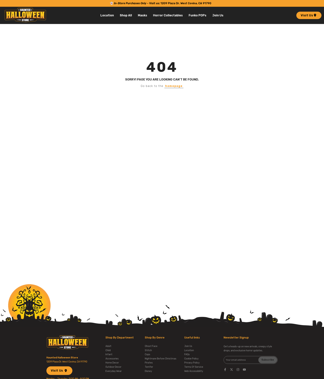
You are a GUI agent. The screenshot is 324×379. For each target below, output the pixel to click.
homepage (174, 86)
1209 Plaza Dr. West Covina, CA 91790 (66, 361)
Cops (147, 354)
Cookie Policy (191, 358)
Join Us (217, 15)
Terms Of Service (193, 367)
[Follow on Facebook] (225, 370)
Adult (108, 346)
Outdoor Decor (113, 367)
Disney (148, 371)
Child (108, 350)
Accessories (112, 358)
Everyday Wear (113, 371)
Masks (142, 15)
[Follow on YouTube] (244, 370)
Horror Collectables (168, 15)
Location (107, 15)
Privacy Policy (192, 362)
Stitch (148, 350)
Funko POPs (197, 15)
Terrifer (149, 367)
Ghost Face (151, 346)
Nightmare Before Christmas (160, 358)
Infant (108, 354)
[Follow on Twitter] (231, 370)
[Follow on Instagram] (237, 370)
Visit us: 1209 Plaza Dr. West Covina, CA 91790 (180, 3)
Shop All (126, 15)
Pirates (149, 362)
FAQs (187, 354)
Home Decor (112, 362)
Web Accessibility (193, 371)
